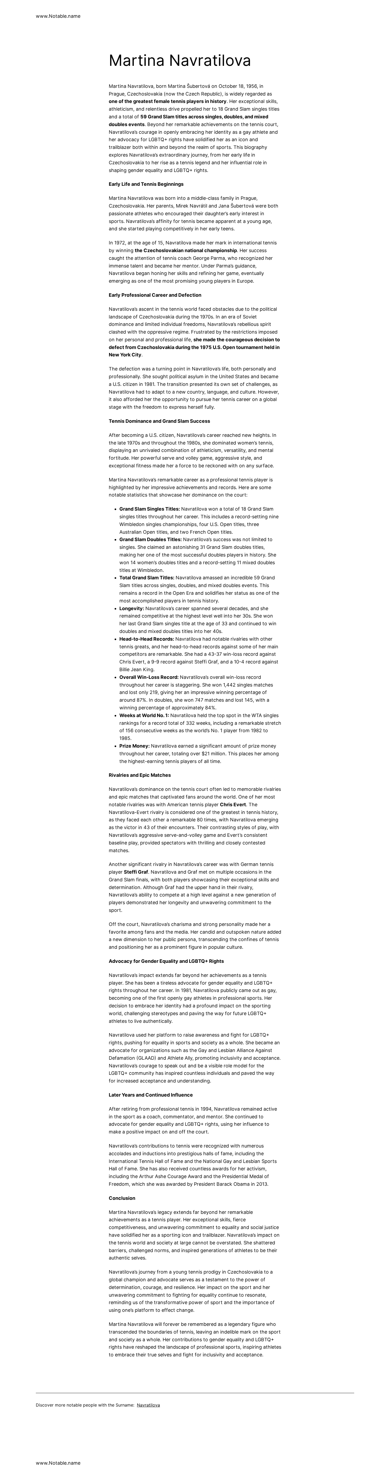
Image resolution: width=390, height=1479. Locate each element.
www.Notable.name (58, 16)
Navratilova (148, 1405)
